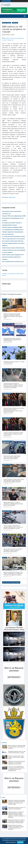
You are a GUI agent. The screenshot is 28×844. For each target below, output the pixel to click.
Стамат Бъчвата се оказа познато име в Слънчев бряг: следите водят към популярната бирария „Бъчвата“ (14, 480)
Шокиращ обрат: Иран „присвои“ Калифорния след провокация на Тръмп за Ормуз (12, 340)
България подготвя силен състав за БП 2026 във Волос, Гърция (16, 752)
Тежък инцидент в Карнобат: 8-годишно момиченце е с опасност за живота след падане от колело (13, 527)
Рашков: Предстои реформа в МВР (12, 227)
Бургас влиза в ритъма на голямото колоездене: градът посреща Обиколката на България (13, 550)
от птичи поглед (6, 1)
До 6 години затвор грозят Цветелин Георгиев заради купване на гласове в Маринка (13, 243)
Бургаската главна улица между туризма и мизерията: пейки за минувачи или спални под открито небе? (13, 315)
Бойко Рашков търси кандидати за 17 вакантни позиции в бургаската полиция (13, 257)
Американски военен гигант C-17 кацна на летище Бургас (14, 362)
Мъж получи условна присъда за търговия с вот (11, 212)
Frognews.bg (11, 197)
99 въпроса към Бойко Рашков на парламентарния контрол (12, 224)
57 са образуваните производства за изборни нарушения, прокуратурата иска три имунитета (12, 232)
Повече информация (11, 842)
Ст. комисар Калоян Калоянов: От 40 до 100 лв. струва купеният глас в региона (13, 237)
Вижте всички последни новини (11, 582)
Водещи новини (7, 323)
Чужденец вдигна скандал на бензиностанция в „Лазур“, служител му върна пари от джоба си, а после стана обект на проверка (13, 385)
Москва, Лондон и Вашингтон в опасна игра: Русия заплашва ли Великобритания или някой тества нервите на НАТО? (14, 410)
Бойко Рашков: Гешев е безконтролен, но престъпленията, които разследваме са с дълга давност (13, 250)
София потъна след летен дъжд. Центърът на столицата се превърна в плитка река (16, 763)
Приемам (20, 842)
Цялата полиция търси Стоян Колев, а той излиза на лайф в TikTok (16, 757)
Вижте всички (22, 297)
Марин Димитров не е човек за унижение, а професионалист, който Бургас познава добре (13, 504)
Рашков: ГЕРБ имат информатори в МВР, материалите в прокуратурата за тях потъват (14, 218)
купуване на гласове (15, 273)
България (15, 22)
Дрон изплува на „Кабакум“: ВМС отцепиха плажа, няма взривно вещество (16, 747)
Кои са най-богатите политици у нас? (13, 261)
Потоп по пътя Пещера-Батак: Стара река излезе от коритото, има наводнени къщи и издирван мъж (16, 768)
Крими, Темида (6, 22)
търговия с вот (6, 273)
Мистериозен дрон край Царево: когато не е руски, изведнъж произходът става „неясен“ (12, 457)
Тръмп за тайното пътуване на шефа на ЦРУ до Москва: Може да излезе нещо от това (13, 434)
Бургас (4, 299)
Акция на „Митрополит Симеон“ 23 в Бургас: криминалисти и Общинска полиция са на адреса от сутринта (13, 574)
